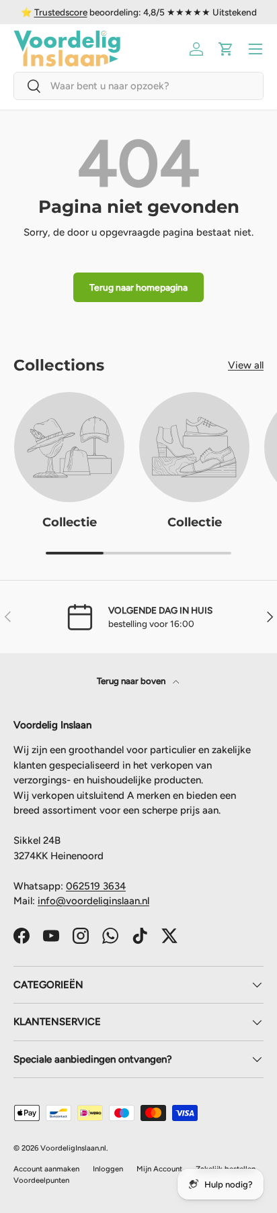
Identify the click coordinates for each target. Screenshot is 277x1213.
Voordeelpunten (41, 1180)
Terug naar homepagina (138, 287)
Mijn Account (159, 1168)
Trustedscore (60, 12)
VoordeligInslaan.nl (73, 1148)
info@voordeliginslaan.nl (93, 901)
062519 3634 (96, 886)
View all (246, 365)
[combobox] (138, 85)
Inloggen (108, 1168)
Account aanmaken (46, 1168)
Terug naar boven (132, 680)
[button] (226, 49)
